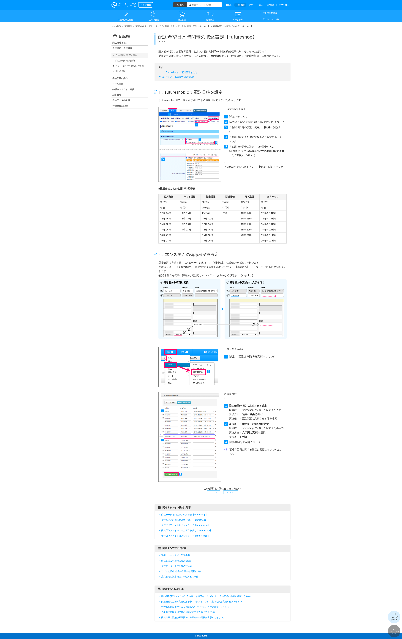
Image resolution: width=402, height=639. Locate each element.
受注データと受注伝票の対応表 (176, 566)
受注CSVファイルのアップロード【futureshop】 (185, 536)
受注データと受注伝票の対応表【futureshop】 (184, 514)
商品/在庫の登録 (125, 19)
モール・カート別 (271, 19)
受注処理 (182, 19)
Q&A (260, 5)
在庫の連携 (154, 19)
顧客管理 (116, 94)
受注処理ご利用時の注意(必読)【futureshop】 (184, 520)
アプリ (252, 5)
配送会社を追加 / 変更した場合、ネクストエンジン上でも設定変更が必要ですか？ (201, 601)
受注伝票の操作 (120, 78)
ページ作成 (238, 19)
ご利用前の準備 (270, 13)
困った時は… (121, 71)
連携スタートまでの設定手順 (175, 555)
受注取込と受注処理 (143, 26)
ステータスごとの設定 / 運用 (129, 66)
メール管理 (117, 84)
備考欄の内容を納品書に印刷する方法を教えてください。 (189, 612)
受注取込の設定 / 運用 (165, 26)
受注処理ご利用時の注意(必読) (176, 560)
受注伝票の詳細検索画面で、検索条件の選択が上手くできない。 (193, 617)
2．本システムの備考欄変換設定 (178, 77)
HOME (228, 5)
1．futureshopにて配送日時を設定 (179, 72)
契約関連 (270, 5)
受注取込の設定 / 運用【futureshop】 (194, 26)
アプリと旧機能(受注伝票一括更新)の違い (181, 571)
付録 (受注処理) (120, 105)
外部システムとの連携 (123, 89)
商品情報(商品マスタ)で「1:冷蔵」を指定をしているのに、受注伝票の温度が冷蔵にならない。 (208, 596)
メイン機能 (179, 5)
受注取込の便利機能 (125, 60)
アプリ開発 (283, 5)
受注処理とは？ (120, 42)
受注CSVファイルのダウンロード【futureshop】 (185, 525)
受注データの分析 (121, 100)
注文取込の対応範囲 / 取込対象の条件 (179, 576)
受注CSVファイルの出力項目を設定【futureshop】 (186, 530)
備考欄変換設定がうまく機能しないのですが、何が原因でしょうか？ (195, 606)
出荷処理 (210, 19)
